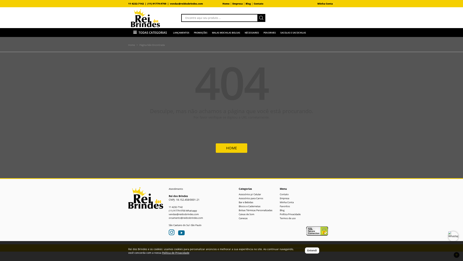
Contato (258, 3)
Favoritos (285, 206)
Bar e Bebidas (246, 202)
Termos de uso (288, 218)
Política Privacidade (290, 214)
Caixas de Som (246, 214)
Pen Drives (270, 32)
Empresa (237, 3)
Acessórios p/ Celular (250, 194)
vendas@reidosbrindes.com (186, 3)
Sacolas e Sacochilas (293, 32)
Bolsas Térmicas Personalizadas (255, 210)
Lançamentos (181, 32)
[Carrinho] (306, 18)
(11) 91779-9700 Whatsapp (183, 210)
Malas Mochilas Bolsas (226, 32)
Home (226, 3)
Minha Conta (287, 202)
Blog (248, 3)
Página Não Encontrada (152, 45)
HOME (231, 148)
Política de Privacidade (175, 252)
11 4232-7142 (176, 207)
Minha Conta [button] (325, 3)
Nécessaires (252, 32)
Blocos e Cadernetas (249, 206)
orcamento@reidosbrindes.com (186, 217)
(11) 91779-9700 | (158, 3)
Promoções (200, 32)
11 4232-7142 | (137, 3)
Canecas (243, 218)
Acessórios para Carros (251, 198)
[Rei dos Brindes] (145, 18)
